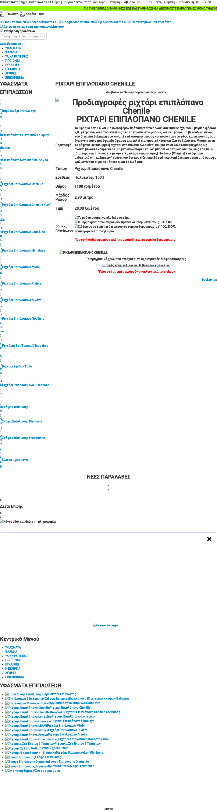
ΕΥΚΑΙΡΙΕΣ (12, 65)
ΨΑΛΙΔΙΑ (11, 52)
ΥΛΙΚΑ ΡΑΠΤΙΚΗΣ (16, 56)
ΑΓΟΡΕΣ (10, 73)
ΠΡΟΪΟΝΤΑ (12, 60)
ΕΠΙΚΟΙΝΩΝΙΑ (14, 77)
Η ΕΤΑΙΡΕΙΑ (12, 69)
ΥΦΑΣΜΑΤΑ (13, 48)
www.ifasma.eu (10, 43)
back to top (209, 279)
